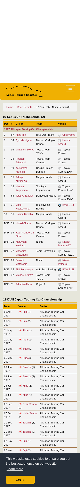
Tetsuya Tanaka (24, 195)
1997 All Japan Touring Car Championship (28, 129)
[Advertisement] (40, 42)
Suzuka (27, 367)
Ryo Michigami (24, 140)
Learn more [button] (15, 469)
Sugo (26, 348)
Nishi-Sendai (30, 404)
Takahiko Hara (24, 284)
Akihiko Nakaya (24, 269)
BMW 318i (68, 205)
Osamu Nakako (24, 214)
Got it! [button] (20, 479)
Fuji (25, 312)
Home (9, 107)
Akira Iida (21, 134)
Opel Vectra (68, 134)
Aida (25, 330)
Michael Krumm (24, 275)
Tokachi (27, 422)
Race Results (24, 107)
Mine (25, 385)
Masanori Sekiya (25, 149)
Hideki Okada (23, 223)
